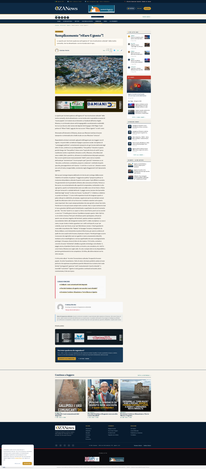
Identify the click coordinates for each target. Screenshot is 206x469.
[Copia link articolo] (121, 50)
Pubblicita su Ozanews (136, 433)
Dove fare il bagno (113, 430)
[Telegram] (65, 17)
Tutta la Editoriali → (144, 375)
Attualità (58, 412)
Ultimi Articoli (67, 21)
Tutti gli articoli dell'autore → (72, 310)
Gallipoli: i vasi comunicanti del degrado (67, 414)
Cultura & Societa (87, 21)
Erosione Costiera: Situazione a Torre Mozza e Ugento (134, 414)
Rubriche (98, 21)
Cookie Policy (147, 445)
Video (105, 21)
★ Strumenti (113, 21)
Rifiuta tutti (17, 463)
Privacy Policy (138, 445)
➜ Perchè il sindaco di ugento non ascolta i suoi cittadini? (78, 288)
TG (68, 445)
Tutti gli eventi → (138, 154)
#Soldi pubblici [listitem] (59, 326)
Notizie (77, 21)
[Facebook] (56, 17)
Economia (88, 439)
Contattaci (133, 435)
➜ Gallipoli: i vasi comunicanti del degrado (73, 284)
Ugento (68, 25)
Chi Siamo (133, 428)
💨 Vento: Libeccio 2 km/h (74, 1)
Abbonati (139, 8)
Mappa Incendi (112, 428)
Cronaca (88, 435)
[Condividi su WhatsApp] (118, 50)
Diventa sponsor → (147, 16)
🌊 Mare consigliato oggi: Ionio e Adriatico (97, 1)
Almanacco (88, 428)
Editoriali (63, 25)
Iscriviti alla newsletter (66, 358)
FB (56, 445)
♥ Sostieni (147, 8)
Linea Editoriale (134, 430)
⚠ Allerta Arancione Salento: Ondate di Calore (138, 1)
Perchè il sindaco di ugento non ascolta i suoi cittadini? (103, 414)
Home (58, 21)
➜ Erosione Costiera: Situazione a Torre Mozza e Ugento (78, 292)
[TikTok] (68, 17)
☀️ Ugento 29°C (60, 1)
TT (73, 445)
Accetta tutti (27, 463)
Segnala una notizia (113, 435)
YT (64, 445)
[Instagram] (59, 17)
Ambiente (123, 412)
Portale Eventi (111, 433)
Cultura (87, 437)
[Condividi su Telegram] (114, 50)
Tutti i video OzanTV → (139, 117)
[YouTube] (62, 17)
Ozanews (57, 25)
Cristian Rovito (64, 50)
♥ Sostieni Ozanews (83, 358)
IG (60, 445)
